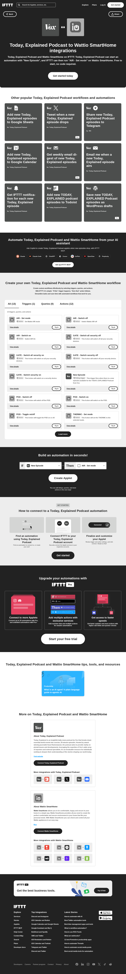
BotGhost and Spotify (39, 932)
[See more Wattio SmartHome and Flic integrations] (63, 858)
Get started (115, 5)
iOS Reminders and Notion (41, 939)
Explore (85, 5)
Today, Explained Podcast (38, 45)
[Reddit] (110, 964)
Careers (28, 964)
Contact (51, 964)
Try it (56, 327)
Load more (63, 434)
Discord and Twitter (38, 951)
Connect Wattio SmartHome (48, 831)
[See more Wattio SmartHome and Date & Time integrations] (63, 847)
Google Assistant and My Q (41, 928)
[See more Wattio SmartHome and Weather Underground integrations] (43, 858)
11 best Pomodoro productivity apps (78, 939)
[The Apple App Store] (105, 913)
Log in (103, 5)
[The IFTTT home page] (7, 5)
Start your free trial (63, 639)
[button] (63, 555)
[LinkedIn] (82, 964)
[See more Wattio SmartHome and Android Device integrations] (83, 858)
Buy (35, 824)
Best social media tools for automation (78, 951)
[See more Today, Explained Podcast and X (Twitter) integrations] (63, 779)
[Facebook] (77, 964)
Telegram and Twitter (39, 947)
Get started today (63, 75)
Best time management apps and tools (78, 924)
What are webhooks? (72, 936)
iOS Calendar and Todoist (40, 943)
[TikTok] (105, 964)
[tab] (12, 304)
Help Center (18, 932)
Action (21, 321)
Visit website (38, 756)
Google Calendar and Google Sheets (45, 924)
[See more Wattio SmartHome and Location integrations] (83, 847)
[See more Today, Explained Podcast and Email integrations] (83, 779)
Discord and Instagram (39, 916)
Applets (17, 924)
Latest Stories (70, 912)
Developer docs (20, 947)
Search (16, 939)
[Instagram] (88, 964)
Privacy (59, 964)
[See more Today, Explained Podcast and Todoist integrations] (43, 779)
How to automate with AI (73, 916)
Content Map (18, 936)
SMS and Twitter (37, 936)
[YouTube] (93, 964)
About (66, 964)
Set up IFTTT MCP (63, 265)
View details (14, 327)
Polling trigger (80, 378)
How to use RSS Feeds (73, 932)
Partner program (39, 964)
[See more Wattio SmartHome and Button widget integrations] (43, 847)
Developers (18, 964)
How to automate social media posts (77, 947)
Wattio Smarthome (40, 811)
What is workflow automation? (75, 928)
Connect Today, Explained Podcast (51, 763)
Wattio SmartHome (95, 45)
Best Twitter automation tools (75, 920)
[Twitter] (99, 964)
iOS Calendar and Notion (40, 920)
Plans (94, 5)
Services (17, 916)
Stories (16, 920)
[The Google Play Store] (105, 918)
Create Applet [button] (63, 478)
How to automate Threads (74, 943)
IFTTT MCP (18, 928)
